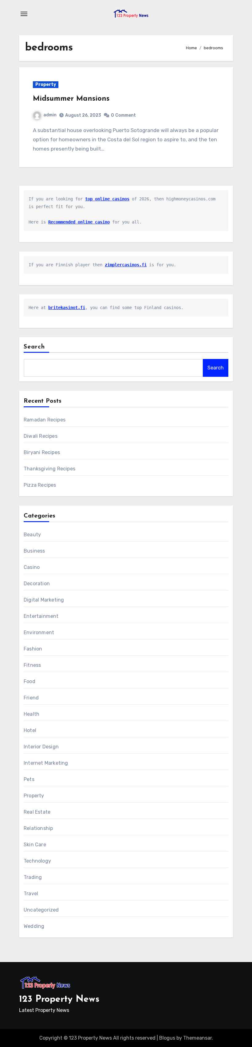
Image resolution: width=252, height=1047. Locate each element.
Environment (39, 632)
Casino (32, 567)
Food (29, 681)
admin (50, 115)
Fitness (32, 665)
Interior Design (41, 747)
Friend (31, 698)
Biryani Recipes (42, 452)
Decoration (37, 583)
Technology (37, 861)
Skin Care (35, 845)
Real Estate (37, 812)
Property (45, 84)
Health (31, 714)
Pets (29, 779)
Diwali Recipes (40, 436)
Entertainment (41, 616)
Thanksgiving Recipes (49, 469)
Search (34, 347)
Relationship (38, 828)
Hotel (30, 730)
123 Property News (59, 999)
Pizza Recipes (40, 485)
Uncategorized (41, 910)
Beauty (32, 535)
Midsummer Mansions (71, 99)
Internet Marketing (46, 763)
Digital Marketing (44, 600)
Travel (31, 893)
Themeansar (197, 1038)
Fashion (33, 649)
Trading (33, 877)
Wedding (34, 926)
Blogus (167, 1038)
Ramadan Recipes (44, 420)
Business (34, 551)
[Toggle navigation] (24, 14)
